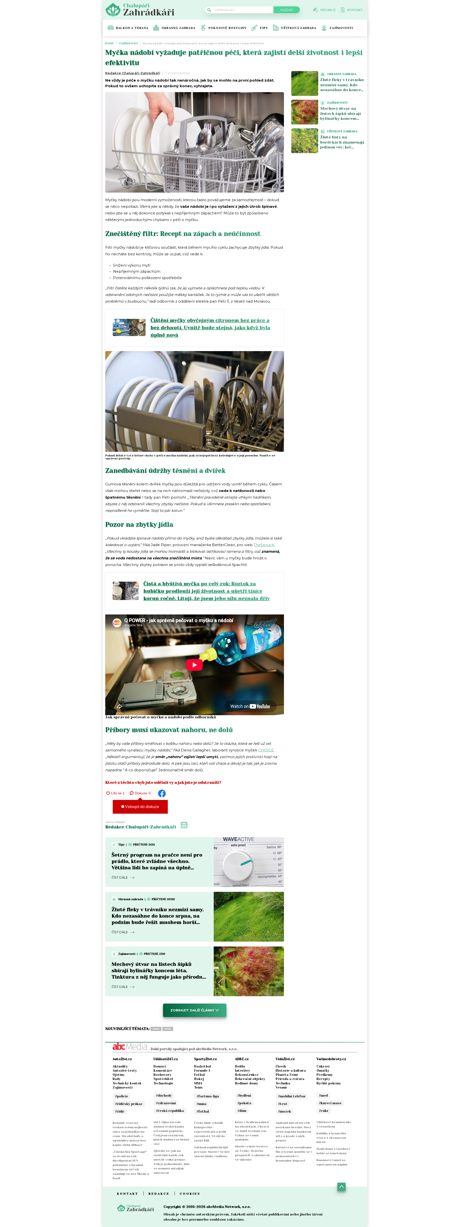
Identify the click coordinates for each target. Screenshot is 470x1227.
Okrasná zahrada (178, 27)
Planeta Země (287, 1075)
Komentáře (162, 1070)
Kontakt (128, 1193)
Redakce (159, 1193)
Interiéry (242, 1070)
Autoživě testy (125, 1070)
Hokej (199, 1079)
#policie (121, 1096)
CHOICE (266, 750)
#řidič (119, 1111)
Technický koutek (127, 1083)
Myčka (167, 1029)
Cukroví (323, 1066)
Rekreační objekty (250, 1079)
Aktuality (120, 1066)
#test (282, 1104)
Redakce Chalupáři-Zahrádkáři (132, 73)
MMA (198, 1083)
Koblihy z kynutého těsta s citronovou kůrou (331, 1138)
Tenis (198, 1087)
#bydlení (244, 1095)
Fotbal (199, 1075)
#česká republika (170, 1111)
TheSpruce (264, 544)
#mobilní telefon (291, 1096)
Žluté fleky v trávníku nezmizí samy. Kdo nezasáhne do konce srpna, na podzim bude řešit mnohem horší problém (342, 92)
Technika (283, 1083)
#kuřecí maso (330, 1103)
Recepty (323, 1079)
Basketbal (202, 1066)
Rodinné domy (246, 1083)
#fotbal (203, 1111)
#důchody (164, 1095)
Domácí (159, 1066)
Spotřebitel (163, 1079)
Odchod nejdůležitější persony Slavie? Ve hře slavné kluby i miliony (212, 1152)
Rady (116, 1079)
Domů (109, 43)
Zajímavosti (341, 27)
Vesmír (281, 1087)
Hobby (240, 1066)
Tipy (264, 27)
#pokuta (244, 1103)
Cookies (190, 1193)
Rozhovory (162, 1075)
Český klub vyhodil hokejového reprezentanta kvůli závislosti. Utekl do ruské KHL (210, 1131)
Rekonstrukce (246, 1075)
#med (323, 1095)
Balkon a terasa (132, 27)
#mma (201, 1104)
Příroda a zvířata (290, 1079)
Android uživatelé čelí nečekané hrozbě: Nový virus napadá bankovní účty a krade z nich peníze (293, 1131)
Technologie (163, 1083)
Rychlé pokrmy (329, 1083)
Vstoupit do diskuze (141, 807)
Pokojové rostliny (228, 27)
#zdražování (166, 1103)
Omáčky (323, 1070)
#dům (241, 1111)
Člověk (281, 1066)
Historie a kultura (291, 1070)
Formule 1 (202, 1070)
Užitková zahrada (298, 27)
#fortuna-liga (208, 1096)
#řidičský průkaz (128, 1104)
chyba (156, 1029)
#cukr (324, 1111)
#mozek (284, 1111)
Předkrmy (325, 1075)
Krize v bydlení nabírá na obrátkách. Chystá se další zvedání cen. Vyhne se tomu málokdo (252, 1130)
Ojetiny (119, 1075)
